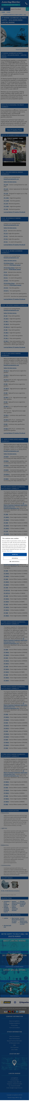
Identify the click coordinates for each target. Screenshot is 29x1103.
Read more (9, 551)
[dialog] (14, 550)
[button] (14, 561)
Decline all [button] (15, 558)
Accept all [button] (15, 554)
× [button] (25, 537)
